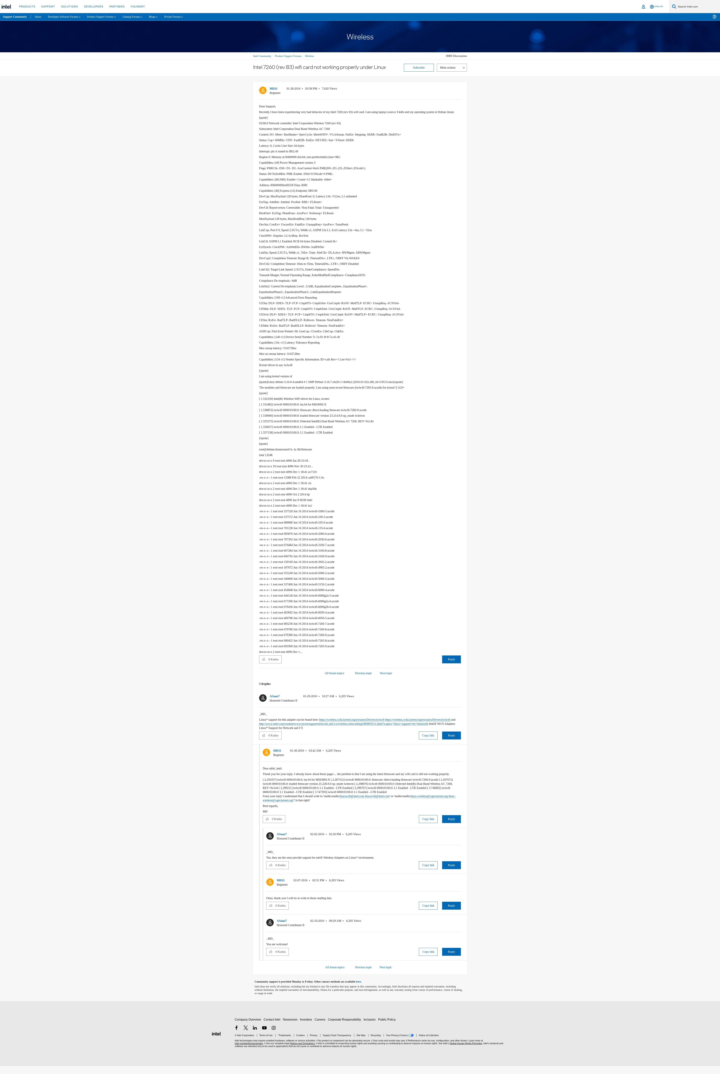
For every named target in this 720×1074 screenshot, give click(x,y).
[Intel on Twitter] (246, 1036)
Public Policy (387, 1027)
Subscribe (419, 67)
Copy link (428, 739)
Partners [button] (113, 6)
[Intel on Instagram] (273, 1036)
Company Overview (248, 1027)
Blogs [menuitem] (160, 17)
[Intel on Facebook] (236, 1036)
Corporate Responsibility (345, 1027)
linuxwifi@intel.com (363, 804)
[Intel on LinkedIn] (255, 1036)
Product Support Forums (291, 56)
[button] (459, 89)
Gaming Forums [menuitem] (139, 17)
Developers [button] (91, 6)
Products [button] (26, 6)
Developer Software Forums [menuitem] (65, 17)
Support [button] (47, 6)
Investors (307, 1027)
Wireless (315, 56)
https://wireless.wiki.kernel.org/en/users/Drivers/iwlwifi (363, 723)
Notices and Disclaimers (302, 1051)
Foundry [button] (133, 6)
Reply (451, 663)
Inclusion (370, 1027)
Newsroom (291, 1027)
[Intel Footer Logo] (216, 1041)
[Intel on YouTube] (264, 1036)
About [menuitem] (39, 17)
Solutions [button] (68, 6)
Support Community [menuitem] (15, 17)
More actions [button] (448, 67)
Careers (321, 1027)
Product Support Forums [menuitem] (106, 17)
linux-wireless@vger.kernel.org (317, 808)
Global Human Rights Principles (465, 1051)
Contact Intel (272, 1027)
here (361, 990)
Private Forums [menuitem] (182, 17)
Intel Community (263, 56)
